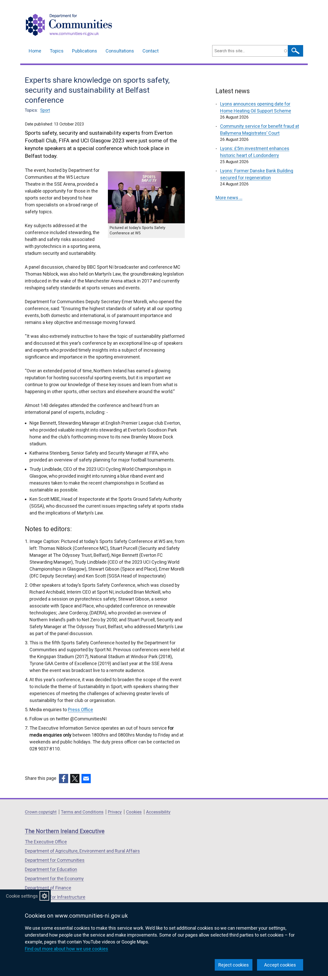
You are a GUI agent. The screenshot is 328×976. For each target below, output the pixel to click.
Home (35, 51)
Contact (150, 51)
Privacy (115, 811)
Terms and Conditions (82, 811)
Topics (57, 51)
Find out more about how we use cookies (66, 948)
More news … (229, 197)
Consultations (120, 51)
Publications (84, 51)
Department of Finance (48, 887)
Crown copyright (41, 811)
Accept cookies (280, 965)
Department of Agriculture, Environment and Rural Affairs (82, 851)
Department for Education (51, 869)
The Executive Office (46, 841)
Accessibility (158, 811)
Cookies (134, 811)
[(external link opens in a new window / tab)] (63, 778)
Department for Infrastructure (55, 897)
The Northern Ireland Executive (65, 831)
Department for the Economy (54, 878)
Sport (45, 110)
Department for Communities (55, 860)
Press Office (80, 709)
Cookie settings (22, 896)
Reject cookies (233, 965)
